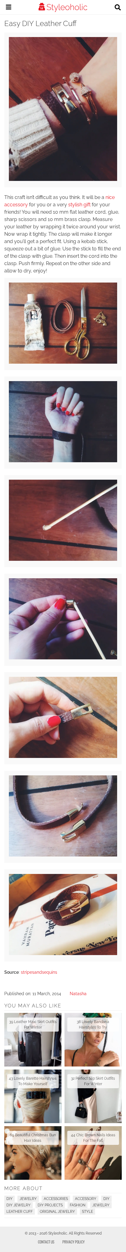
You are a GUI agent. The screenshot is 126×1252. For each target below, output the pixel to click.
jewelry (100, 1205)
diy (106, 1199)
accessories (56, 1199)
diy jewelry (18, 1205)
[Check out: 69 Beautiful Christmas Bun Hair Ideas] (32, 1153)
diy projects (50, 1205)
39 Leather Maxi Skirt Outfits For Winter (33, 1024)
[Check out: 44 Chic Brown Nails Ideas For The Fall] (93, 1153)
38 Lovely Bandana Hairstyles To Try (93, 1024)
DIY (9, 1199)
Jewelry (28, 1199)
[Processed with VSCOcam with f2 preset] (63, 179)
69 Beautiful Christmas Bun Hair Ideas (33, 1138)
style (87, 1211)
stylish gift (79, 205)
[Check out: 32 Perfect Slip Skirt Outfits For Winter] (93, 1096)
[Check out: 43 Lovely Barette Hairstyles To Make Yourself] (32, 1096)
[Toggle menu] (9, 8)
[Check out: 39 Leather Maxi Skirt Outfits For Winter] (32, 1039)
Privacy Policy (73, 1241)
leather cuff (19, 1211)
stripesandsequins (39, 972)
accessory (85, 1199)
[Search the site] (118, 8)
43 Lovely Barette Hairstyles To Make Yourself (33, 1081)
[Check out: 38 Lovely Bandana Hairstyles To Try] (93, 1039)
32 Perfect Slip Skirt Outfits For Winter (93, 1081)
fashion (77, 1205)
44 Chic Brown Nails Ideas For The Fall (93, 1138)
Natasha (78, 993)
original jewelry (57, 1211)
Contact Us (46, 1241)
